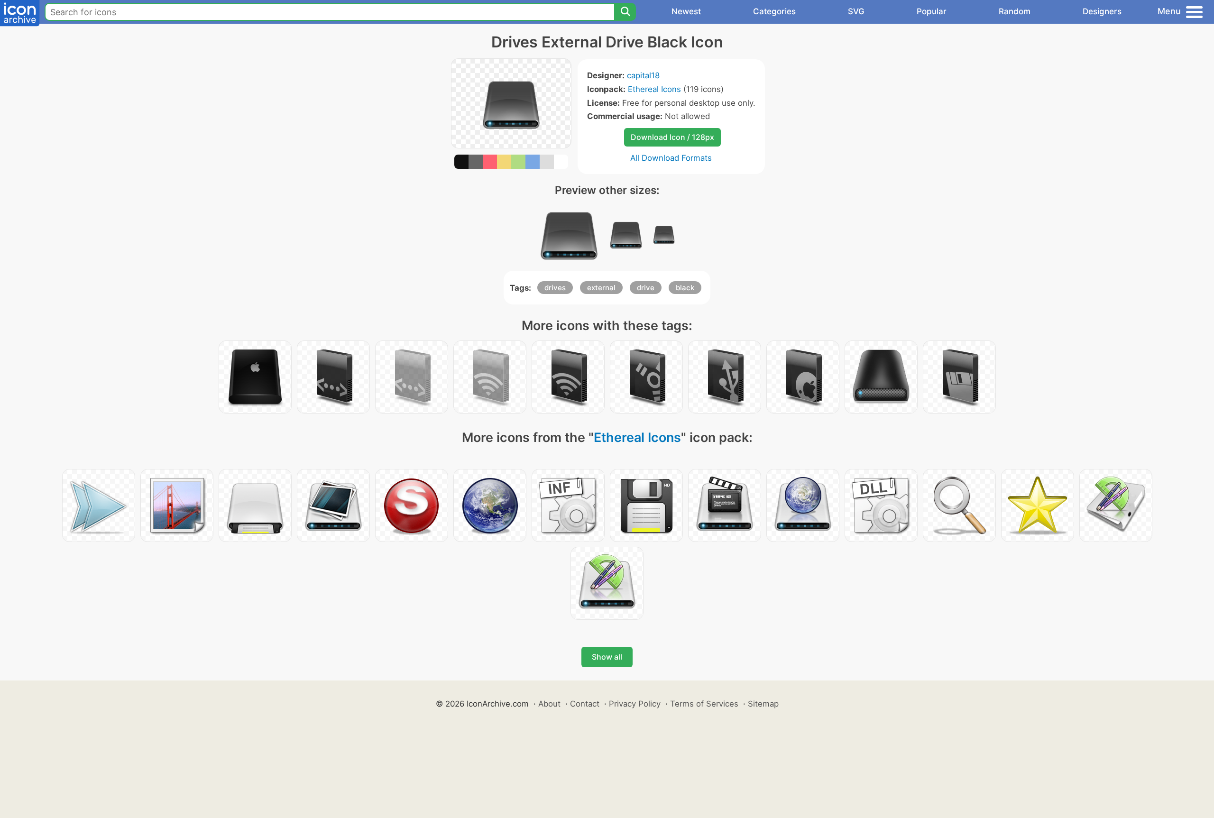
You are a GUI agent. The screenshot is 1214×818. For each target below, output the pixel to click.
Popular (932, 11)
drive (645, 287)
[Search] (625, 12)
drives (555, 287)
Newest (686, 11)
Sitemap (763, 703)
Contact (584, 703)
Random (1014, 11)
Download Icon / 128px (672, 137)
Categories (774, 11)
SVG (856, 11)
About (549, 703)
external (601, 287)
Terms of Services (704, 703)
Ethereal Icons (654, 89)
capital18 (643, 75)
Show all (607, 657)
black (685, 287)
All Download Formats (671, 158)
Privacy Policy (635, 703)
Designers (1102, 11)
